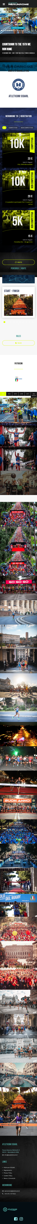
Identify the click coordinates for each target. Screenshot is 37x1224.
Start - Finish (11, 291)
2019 (15, 394)
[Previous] (5, 379)
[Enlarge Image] (17, 410)
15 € (30, 236)
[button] (1, 30)
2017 (27, 394)
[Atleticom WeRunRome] (18, 4)
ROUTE (20, 262)
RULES (20, 343)
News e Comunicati (9, 1178)
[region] (18, 20)
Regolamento (8, 1170)
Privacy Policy (8, 1173)
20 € (30, 159)
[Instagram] (21, 1219)
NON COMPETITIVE (27, 128)
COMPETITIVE (13, 128)
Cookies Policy (8, 1176)
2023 (9, 394)
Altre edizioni (34, 394)
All (4, 128)
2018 (21, 394)
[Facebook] (15, 1219)
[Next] (31, 379)
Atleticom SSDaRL (18, 96)
